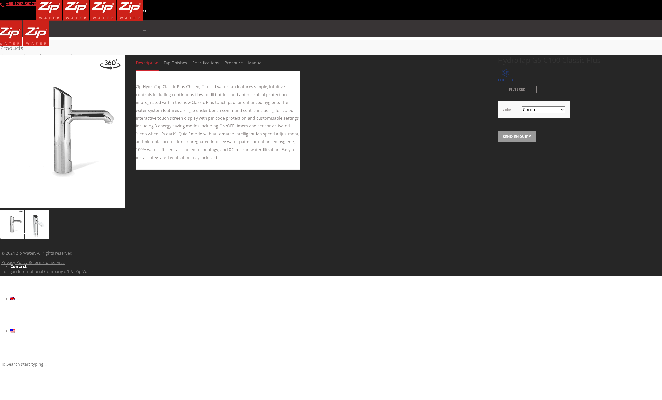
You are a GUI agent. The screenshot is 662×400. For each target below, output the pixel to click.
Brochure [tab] (233, 63)
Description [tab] (147, 63)
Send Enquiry (517, 136)
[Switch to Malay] (336, 331)
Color (507, 109)
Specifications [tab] (205, 63)
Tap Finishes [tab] (175, 63)
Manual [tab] (255, 63)
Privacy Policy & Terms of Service (33, 262)
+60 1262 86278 (21, 3)
